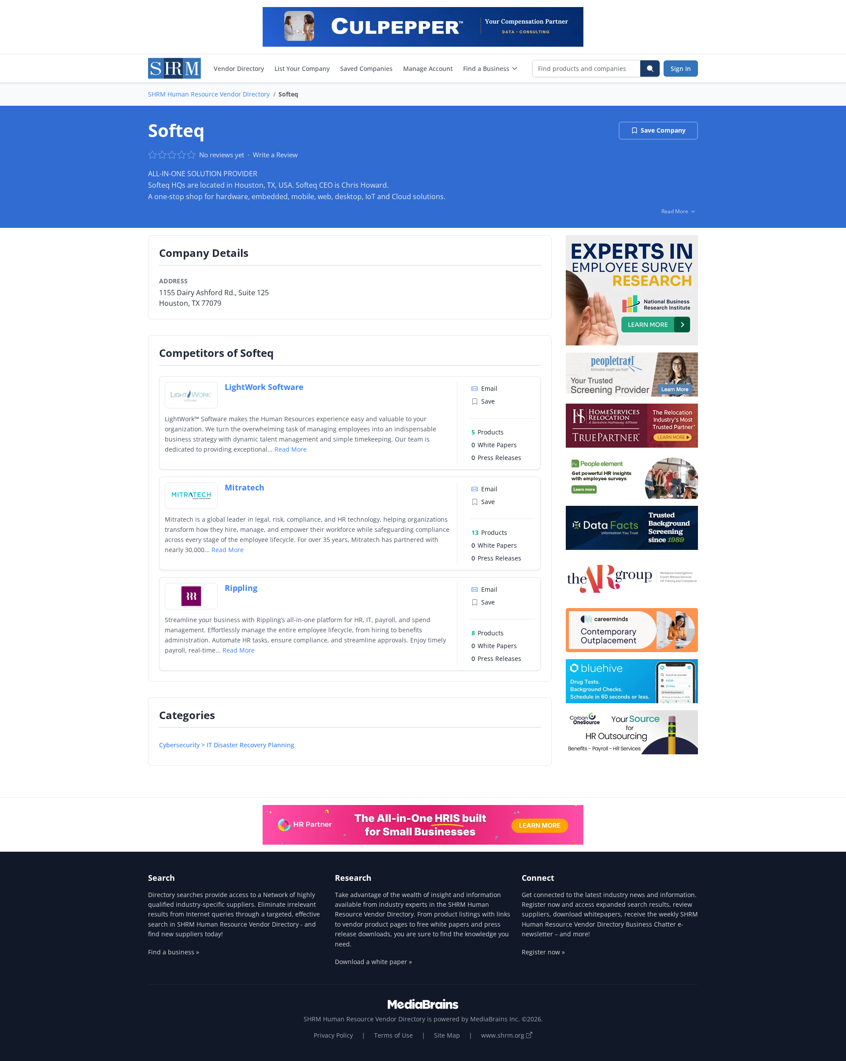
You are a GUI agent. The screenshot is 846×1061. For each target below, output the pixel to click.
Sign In (681, 68)
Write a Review (275, 154)
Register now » (543, 952)
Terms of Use (393, 1035)
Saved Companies (366, 68)
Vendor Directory (239, 68)
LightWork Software (264, 387)
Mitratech (244, 487)
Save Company (663, 130)
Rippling (241, 587)
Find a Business (486, 68)
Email (489, 388)
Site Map (447, 1035)
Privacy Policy (333, 1035)
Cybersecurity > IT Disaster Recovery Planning (226, 745)
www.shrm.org (503, 1035)
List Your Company (302, 68)
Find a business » (173, 952)
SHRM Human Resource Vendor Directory (209, 94)
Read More (291, 449)
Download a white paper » (373, 961)
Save (488, 401)
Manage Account (428, 68)
